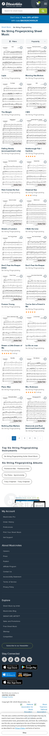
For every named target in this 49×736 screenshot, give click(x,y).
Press (5, 556)
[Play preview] (21, 47)
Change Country (7, 697)
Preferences (8, 527)
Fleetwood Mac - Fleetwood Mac (16, 469)
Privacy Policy (8, 587)
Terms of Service (10, 582)
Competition (8, 637)
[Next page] (40, 438)
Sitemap (6, 631)
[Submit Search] (43, 10)
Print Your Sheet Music (12, 532)
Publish (6, 561)
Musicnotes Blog (9, 611)
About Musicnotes (12, 545)
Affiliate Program (9, 566)
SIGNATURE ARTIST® (11, 616)
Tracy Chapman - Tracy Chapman (17, 482)
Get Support (8, 537)
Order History (8, 522)
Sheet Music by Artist (11, 606)
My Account (8, 511)
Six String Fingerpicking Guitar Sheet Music (21, 456)
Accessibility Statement (12, 577)
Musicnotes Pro (9, 517)
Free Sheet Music (10, 626)
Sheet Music (6, 27)
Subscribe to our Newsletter (17, 646)
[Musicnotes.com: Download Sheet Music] (12, 4)
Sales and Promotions (11, 621)
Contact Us (7, 572)
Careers (6, 551)
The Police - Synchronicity (14, 475)
